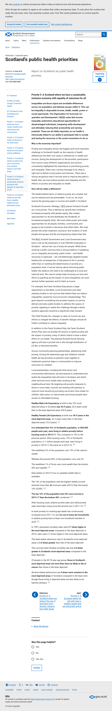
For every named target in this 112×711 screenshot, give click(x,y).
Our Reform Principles (11, 212)
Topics (15, 41)
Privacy (74, 690)
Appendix (10, 224)
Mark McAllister (41, 626)
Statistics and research (51, 41)
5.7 (49, 582)
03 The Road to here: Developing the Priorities (15, 114)
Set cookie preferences (61, 24)
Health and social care (17, 79)
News (24, 41)
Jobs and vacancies (62, 690)
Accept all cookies (14, 24)
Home (7, 47)
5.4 (44, 488)
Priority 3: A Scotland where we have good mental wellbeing (15, 150)
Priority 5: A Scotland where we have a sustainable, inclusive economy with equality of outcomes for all (15, 183)
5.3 (49, 467)
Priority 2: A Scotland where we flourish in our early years (15, 140)
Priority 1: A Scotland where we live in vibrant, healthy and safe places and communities (15, 127)
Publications (34, 41)
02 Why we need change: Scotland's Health (14, 103)
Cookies (35, 690)
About (7, 41)
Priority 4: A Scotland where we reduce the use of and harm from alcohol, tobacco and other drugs (15, 164)
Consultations (69, 41)
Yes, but (39, 659)
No (37, 653)
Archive (19, 690)
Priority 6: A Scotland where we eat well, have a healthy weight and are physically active (15, 200)
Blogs (80, 41)
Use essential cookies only (37, 24)
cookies (16, 4)
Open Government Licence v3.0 (43, 699)
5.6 (38, 521)
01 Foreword (12, 96)
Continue (36, 668)
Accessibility (9, 690)
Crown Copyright (47, 690)
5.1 (59, 422)
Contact (27, 690)
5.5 (85, 505)
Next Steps (11, 218)
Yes (37, 647)
